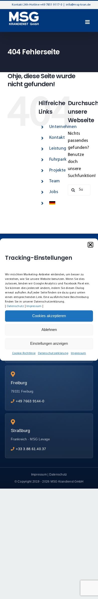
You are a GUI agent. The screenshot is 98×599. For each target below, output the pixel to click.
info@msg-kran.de (78, 4)
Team (54, 181)
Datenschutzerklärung (53, 353)
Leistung (57, 148)
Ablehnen (49, 329)
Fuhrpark (57, 159)
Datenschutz (15, 306)
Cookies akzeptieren (49, 316)
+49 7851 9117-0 (51, 4)
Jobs (53, 192)
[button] (90, 244)
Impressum (33, 306)
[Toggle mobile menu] (87, 22)
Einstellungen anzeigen (49, 343)
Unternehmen (63, 127)
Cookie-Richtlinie (23, 353)
